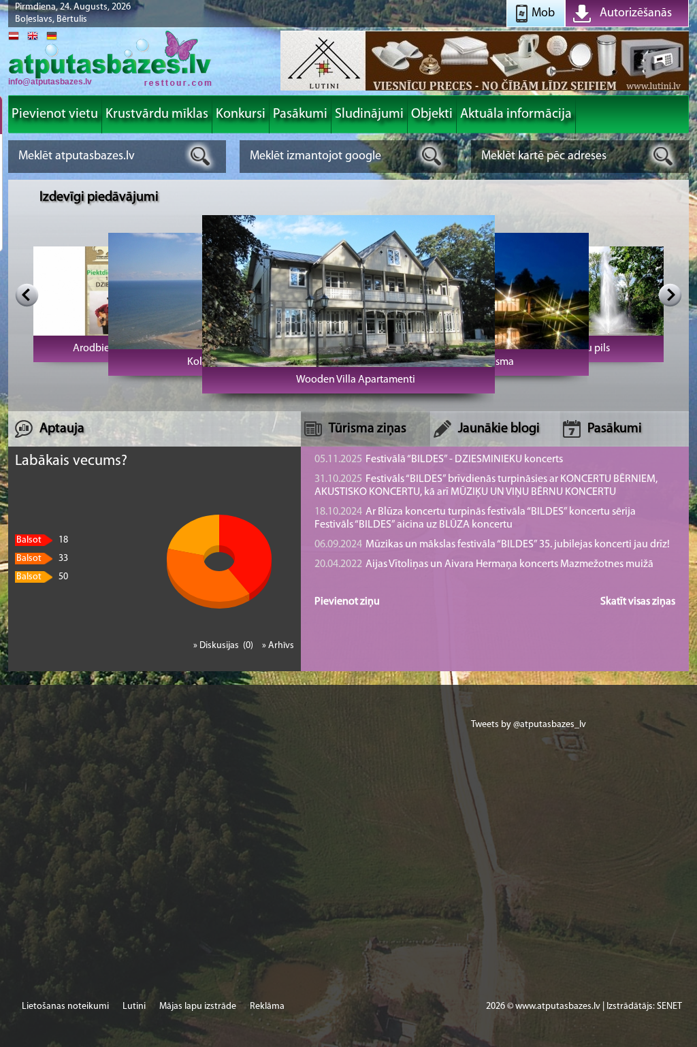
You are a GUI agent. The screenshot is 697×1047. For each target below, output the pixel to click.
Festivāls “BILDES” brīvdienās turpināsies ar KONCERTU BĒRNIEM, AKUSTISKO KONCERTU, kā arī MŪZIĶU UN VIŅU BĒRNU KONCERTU (486, 486)
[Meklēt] (200, 156)
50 (42, 577)
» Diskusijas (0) (224, 646)
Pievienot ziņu (347, 601)
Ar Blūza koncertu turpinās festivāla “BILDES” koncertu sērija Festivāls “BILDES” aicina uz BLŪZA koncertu (475, 518)
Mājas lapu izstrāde (197, 1006)
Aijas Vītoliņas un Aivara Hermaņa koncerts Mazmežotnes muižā (483, 564)
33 (42, 558)
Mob (543, 13)
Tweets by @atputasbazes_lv (528, 725)
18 (42, 540)
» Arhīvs (278, 646)
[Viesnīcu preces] (484, 89)
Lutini (134, 1006)
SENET (669, 1006)
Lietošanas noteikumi (65, 1006)
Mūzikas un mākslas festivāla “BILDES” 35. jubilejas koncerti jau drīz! (492, 544)
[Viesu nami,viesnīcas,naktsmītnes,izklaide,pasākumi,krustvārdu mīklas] (110, 85)
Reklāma (267, 1006)
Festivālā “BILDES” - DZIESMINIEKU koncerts (438, 459)
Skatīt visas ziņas (637, 601)
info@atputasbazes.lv (50, 81)
